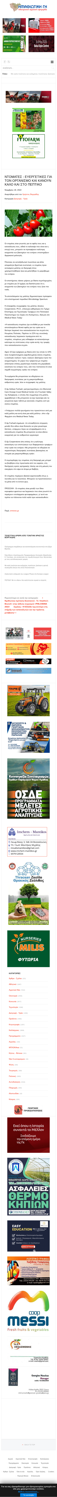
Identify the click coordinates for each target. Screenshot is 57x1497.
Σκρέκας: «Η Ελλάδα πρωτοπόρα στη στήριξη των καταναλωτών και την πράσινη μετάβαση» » (26, 610)
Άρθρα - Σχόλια (8, 1472)
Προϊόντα (27, 1467)
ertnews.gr (14, 511)
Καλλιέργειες (44, 1459)
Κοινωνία (35, 1463)
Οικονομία (25, 1463)
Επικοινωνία (35, 1476)
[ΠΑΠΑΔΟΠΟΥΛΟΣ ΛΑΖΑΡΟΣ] (28, 1186)
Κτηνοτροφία (32, 1459)
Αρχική (10, 1459)
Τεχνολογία (45, 1463)
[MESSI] (28, 1311)
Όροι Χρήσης (40, 1472)
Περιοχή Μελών (22, 1476)
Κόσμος (45, 1467)
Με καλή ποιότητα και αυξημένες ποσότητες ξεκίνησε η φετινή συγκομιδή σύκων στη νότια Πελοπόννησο (26, 567)
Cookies (51, 1472)
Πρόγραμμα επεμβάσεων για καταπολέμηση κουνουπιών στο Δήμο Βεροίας (28, 548)
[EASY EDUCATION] (28, 1236)
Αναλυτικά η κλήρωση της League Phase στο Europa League (27, 574)
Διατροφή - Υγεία (20, 199)
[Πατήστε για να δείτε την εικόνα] (28, 223)
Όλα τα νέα (20, 1472)
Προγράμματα (14, 1463)
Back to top (30, 1445)
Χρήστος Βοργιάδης (30, 194)
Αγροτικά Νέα (20, 1459)
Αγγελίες (30, 1472)
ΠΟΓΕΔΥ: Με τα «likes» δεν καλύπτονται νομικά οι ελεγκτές (25, 580)
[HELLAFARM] (28, 1135)
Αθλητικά (36, 1467)
